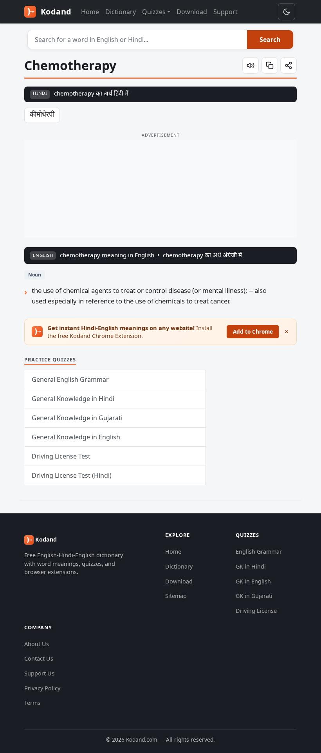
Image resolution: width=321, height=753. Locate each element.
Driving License (256, 610)
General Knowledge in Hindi (73, 398)
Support (225, 11)
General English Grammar (70, 379)
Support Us (39, 673)
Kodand (55, 11)
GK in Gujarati (254, 596)
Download (192, 11)
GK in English (253, 581)
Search (270, 39)
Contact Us (38, 658)
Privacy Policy (42, 688)
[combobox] (137, 39)
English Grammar (259, 551)
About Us (36, 644)
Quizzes (154, 11)
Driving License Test (61, 456)
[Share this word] (288, 65)
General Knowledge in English (76, 437)
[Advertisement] (160, 189)
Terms (32, 702)
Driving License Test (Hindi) (72, 475)
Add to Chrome (253, 331)
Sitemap (176, 596)
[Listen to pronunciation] (250, 65)
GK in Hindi (251, 566)
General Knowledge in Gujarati (77, 418)
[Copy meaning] (269, 65)
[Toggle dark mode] (286, 11)
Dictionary (120, 11)
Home (90, 11)
